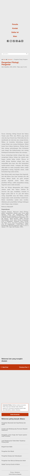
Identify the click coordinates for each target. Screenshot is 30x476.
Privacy (12, 472)
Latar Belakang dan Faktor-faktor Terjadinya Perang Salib (13, 441)
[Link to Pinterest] (16, 42)
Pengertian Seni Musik (8, 451)
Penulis (15, 24)
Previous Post (23, 367)
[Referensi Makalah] (15, 11)
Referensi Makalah (16, 474)
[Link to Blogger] (22, 42)
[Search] (26, 53)
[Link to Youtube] (19, 42)
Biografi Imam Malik (7, 447)
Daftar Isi (15, 32)
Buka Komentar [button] (15, 414)
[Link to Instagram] (11, 42)
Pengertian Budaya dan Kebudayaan (12, 456)
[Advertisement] (15, 84)
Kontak (15, 28)
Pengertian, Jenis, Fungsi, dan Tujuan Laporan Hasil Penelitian (14, 435)
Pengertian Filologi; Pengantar (10, 63)
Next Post (5, 367)
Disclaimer (17, 472)
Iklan (15, 36)
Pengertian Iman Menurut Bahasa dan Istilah (14, 460)
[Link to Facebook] (8, 42)
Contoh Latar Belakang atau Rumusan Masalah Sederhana (14, 429)
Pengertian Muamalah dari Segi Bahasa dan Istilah (14, 423)
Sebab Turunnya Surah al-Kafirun (11, 464)
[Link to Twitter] (13, 42)
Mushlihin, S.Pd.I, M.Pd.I (10, 67)
